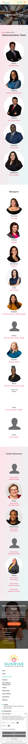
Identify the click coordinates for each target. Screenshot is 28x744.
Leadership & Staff (7, 676)
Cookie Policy (5, 696)
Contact (4, 687)
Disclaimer (5, 700)
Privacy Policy (6, 690)
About (3, 673)
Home (3, 32)
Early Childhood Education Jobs (6, 683)
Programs (4, 679)
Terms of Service (6, 693)
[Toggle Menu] (24, 2)
